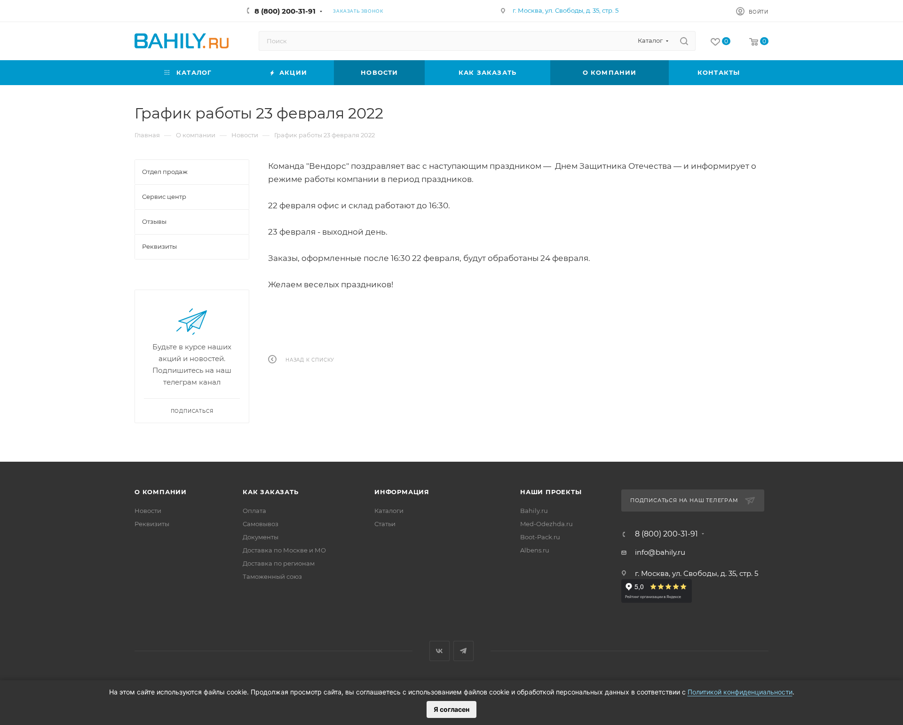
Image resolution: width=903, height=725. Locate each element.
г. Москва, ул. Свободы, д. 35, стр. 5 (565, 10)
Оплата (254, 510)
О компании (161, 492)
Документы (260, 537)
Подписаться (192, 411)
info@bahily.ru (660, 552)
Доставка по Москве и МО (284, 550)
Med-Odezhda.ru (546, 524)
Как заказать (271, 492)
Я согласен (451, 709)
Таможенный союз (272, 576)
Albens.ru (534, 550)
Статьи (385, 524)
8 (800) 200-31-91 (285, 11)
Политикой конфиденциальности (740, 692)
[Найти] (684, 41)
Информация (401, 492)
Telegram (463, 651)
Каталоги (389, 510)
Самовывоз (260, 524)
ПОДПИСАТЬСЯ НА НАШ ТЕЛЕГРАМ (684, 500)
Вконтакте (439, 651)
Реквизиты (152, 524)
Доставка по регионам (279, 563)
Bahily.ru (534, 510)
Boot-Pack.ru (540, 537)
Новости (148, 510)
